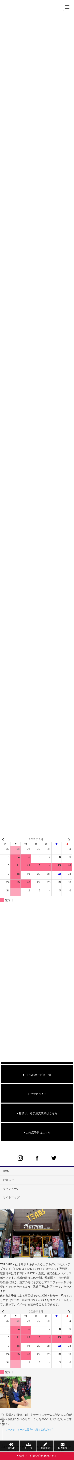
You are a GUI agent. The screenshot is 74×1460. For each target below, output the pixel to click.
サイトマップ (11, 1197)
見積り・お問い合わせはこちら (37, 1455)
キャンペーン (11, 1188)
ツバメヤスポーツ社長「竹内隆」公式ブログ (29, 1429)
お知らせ (8, 1179)
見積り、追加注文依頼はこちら (37, 1113)
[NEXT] (68, 839)
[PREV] (3, 839)
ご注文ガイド (37, 1094)
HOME (7, 1171)
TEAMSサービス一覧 (37, 1075)
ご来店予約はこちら (38, 1132)
